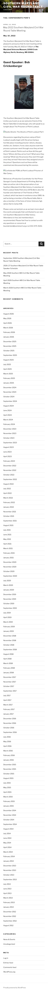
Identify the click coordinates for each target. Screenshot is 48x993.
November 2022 (9, 470)
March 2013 (8, 898)
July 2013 (7, 884)
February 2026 (9, 332)
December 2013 (9, 866)
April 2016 (7, 746)
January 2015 (8, 806)
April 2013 (7, 893)
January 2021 (8, 558)
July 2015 (7, 783)
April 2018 (7, 659)
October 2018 (8, 645)
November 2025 (9, 346)
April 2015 (7, 792)
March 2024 (8, 420)
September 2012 (10, 921)
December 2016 (9, 719)
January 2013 (8, 907)
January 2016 (8, 760)
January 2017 (8, 714)
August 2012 (8, 926)
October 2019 (8, 604)
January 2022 (8, 507)
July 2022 (7, 489)
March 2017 (8, 705)
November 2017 (9, 682)
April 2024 (7, 415)
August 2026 (8, 314)
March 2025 (8, 374)
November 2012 (9, 916)
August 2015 (8, 778)
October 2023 (8, 438)
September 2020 (10, 576)
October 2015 (8, 774)
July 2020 (7, 581)
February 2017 (9, 709)
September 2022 (10, 479)
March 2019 (8, 622)
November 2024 (9, 392)
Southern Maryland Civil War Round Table (23, 5)
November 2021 (9, 512)
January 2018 (8, 673)
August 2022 (8, 484)
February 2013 (9, 902)
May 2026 (7, 318)
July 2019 (7, 613)
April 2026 (7, 323)
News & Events (9, 939)
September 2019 (10, 608)
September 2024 (10, 401)
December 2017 (9, 677)
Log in (5, 958)
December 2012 (9, 912)
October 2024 (8, 397)
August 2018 (8, 654)
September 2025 (10, 355)
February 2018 (9, 668)
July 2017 (7, 696)
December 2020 (9, 562)
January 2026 (8, 337)
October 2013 (8, 875)
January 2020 (8, 590)
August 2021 (8, 525)
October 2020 (8, 571)
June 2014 (7, 838)
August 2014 (8, 829)
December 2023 (9, 429)
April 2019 (7, 617)
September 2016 (10, 732)
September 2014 (10, 824)
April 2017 (7, 700)
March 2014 (8, 852)
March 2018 (8, 663)
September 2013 (10, 880)
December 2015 (9, 765)
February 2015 (9, 801)
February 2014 (9, 856)
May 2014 (7, 843)
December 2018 (9, 636)
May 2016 (7, 742)
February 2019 (9, 627)
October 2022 (8, 475)
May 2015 (7, 788)
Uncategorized (9, 944)
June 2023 (7, 452)
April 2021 (7, 544)
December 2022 (9, 466)
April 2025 (7, 369)
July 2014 (7, 834)
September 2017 (10, 691)
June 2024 (7, 410)
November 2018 (9, 640)
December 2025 (9, 342)
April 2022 (7, 493)
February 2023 (9, 461)
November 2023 (9, 433)
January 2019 (8, 631)
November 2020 (9, 567)
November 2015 (9, 769)
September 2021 (10, 521)
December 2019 (9, 594)
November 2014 (9, 815)
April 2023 (7, 456)
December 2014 (9, 810)
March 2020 (8, 585)
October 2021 (8, 516)
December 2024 (9, 388)
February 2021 (9, 553)
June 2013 (7, 889)
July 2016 (7, 737)
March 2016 (8, 751)
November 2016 (9, 723)
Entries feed (8, 963)
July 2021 (7, 530)
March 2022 (8, 498)
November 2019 (9, 599)
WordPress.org (9, 972)
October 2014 (8, 820)
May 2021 (7, 539)
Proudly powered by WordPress (14, 988)
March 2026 (8, 328)
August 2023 (8, 447)
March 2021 (8, 548)
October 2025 (8, 351)
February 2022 (9, 502)
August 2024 (8, 406)
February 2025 (9, 378)
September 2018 (10, 650)
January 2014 (8, 861)
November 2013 (9, 870)
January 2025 (8, 383)
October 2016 (8, 728)
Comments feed (9, 967)
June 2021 (7, 535)
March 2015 (8, 797)
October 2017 (8, 686)
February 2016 (9, 755)
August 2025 (8, 360)
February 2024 (9, 424)
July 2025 (7, 364)
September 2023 (10, 443)
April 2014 (7, 847)
